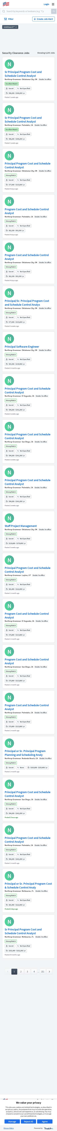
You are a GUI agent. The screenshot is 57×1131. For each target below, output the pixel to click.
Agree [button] (45, 1121)
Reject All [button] (28, 1121)
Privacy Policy (9, 1128)
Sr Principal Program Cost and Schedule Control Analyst (23, 73)
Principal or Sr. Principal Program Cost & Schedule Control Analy (28, 885)
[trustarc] (48, 1128)
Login (46, 4)
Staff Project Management (21, 526)
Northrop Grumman (13, 79)
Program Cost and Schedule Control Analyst (27, 211)
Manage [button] (12, 1121)
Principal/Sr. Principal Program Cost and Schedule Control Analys (27, 302)
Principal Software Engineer (22, 346)
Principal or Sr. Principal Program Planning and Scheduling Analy (25, 753)
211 (42, 971)
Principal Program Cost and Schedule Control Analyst (27, 165)
